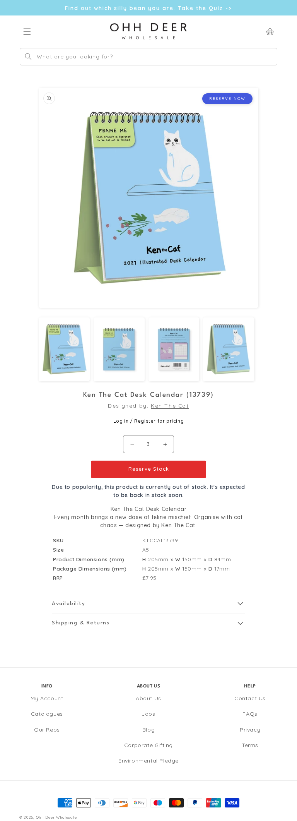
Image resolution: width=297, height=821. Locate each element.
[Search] (28, 56)
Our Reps (47, 729)
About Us (148, 698)
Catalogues (47, 713)
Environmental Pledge (148, 760)
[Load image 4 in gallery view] (228, 349)
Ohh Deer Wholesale (56, 817)
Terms (250, 745)
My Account (47, 698)
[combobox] (148, 56)
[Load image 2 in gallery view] (119, 349)
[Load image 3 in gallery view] (174, 349)
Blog (148, 729)
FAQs (249, 713)
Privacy (250, 729)
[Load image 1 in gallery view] (64, 349)
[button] (148, 604)
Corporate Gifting (148, 745)
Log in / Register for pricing (148, 421)
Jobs (148, 713)
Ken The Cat (170, 405)
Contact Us (250, 698)
